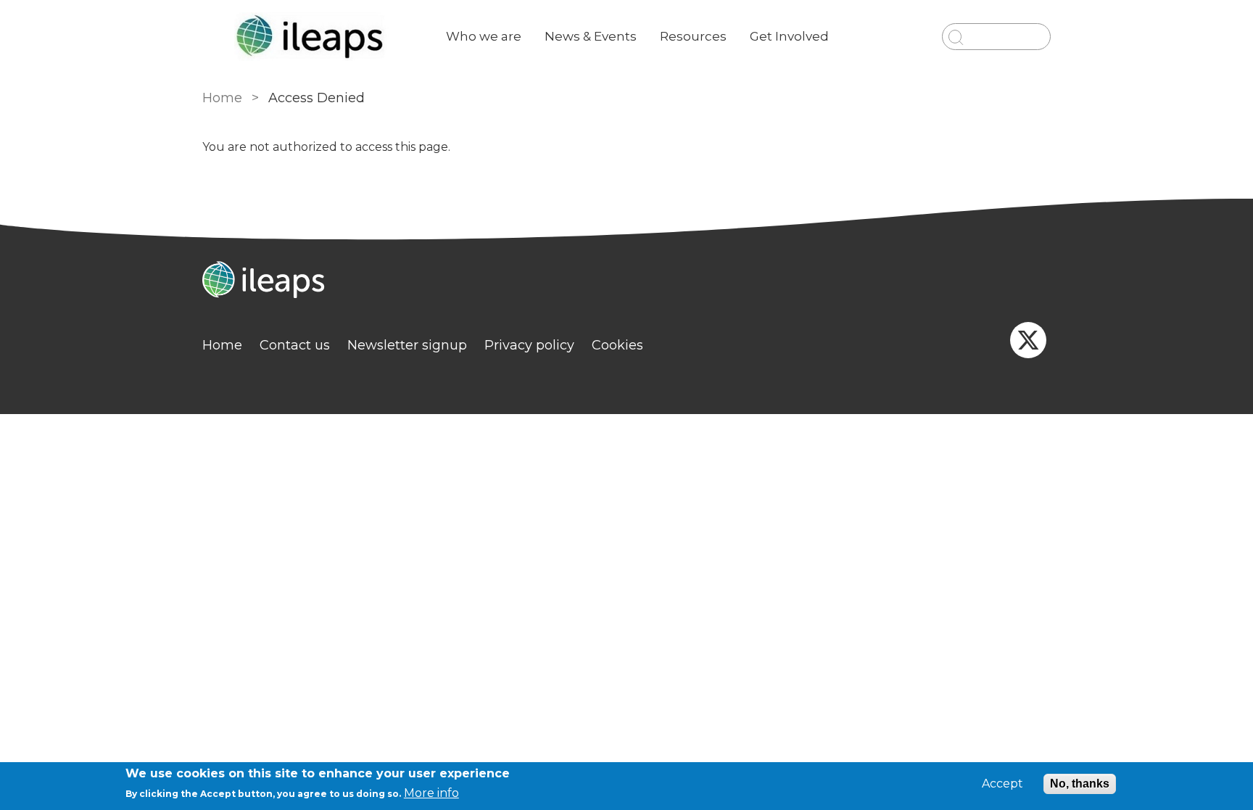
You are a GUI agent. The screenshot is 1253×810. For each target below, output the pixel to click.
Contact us (295, 345)
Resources (693, 36)
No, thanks (1079, 783)
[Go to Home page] (312, 36)
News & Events (591, 36)
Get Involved (789, 36)
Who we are (483, 36)
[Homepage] (626, 281)
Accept (1002, 783)
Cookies (617, 345)
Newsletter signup (407, 345)
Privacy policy (529, 345)
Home (222, 98)
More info (431, 793)
